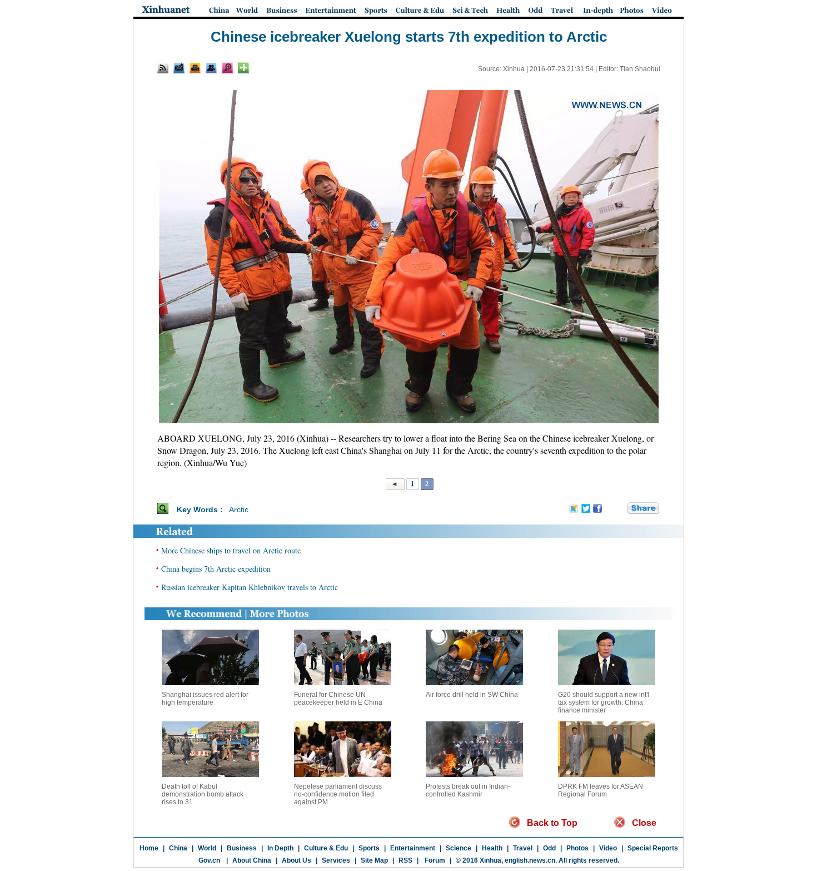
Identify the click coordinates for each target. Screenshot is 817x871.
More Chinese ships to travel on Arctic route (231, 550)
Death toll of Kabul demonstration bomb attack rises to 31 (202, 794)
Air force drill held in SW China (472, 695)
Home (149, 848)
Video (608, 848)
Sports (369, 848)
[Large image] (227, 67)
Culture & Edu (326, 848)
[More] (243, 67)
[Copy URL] (211, 67)
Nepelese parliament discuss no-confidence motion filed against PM (338, 794)
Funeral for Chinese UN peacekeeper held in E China (338, 698)
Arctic (238, 509)
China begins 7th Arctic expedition (216, 568)
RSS (405, 860)
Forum (434, 860)
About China (251, 860)
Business (242, 848)
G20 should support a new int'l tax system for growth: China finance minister (603, 702)
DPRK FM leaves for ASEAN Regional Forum (600, 790)
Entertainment (412, 848)
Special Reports (652, 848)
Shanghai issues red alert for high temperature (205, 698)
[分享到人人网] (619, 509)
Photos (577, 848)
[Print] (195, 67)
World (207, 848)
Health (492, 848)
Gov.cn (209, 860)
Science (458, 848)
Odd (549, 848)
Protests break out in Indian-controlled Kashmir (468, 790)
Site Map (374, 860)
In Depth (280, 848)
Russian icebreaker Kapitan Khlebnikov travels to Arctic (249, 587)
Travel (522, 848)
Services (336, 860)
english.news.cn (530, 860)
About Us (296, 860)
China (178, 848)
